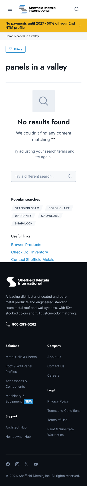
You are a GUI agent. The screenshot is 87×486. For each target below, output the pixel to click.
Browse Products (26, 244)
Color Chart (59, 208)
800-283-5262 (24, 324)
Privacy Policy (58, 401)
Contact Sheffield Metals (32, 259)
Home (9, 36)
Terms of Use (57, 420)
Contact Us (55, 366)
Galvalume (50, 215)
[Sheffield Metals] (28, 282)
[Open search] (76, 9)
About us (54, 357)
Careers (53, 375)
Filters (18, 49)
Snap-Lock (23, 223)
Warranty (23, 215)
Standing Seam (27, 208)
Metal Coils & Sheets (21, 357)
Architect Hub (16, 427)
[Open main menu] (10, 9)
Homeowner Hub (18, 436)
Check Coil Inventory (29, 252)
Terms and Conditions (63, 410)
